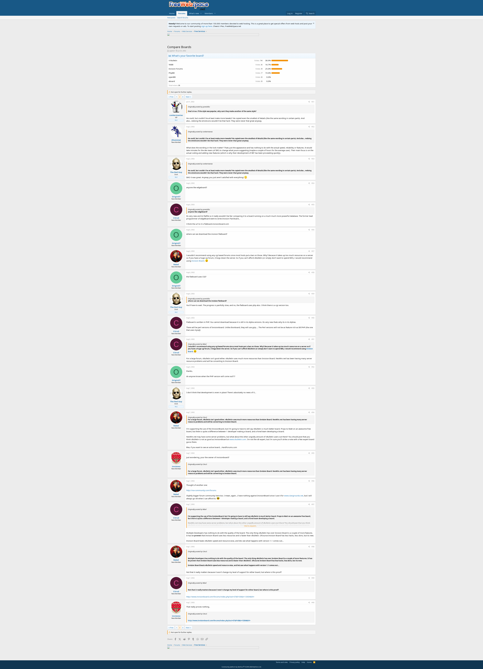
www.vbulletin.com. (238, 439)
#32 (313, 367)
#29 (313, 294)
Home (171, 13)
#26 (313, 230)
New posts (171, 17)
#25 (313, 204)
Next (188, 97)
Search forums (182, 17)
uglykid (172, 51)
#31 (313, 339)
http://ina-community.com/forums (201, 490)
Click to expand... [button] (250, 526)
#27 (313, 251)
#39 (313, 578)
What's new (194, 13)
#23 (313, 159)
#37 (313, 504)
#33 (313, 388)
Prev (171, 97)
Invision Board (198, 260)
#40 (313, 602)
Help (303, 662)
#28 (313, 272)
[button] (201, 13)
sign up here (206, 26)
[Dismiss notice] (313, 23)
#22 (313, 127)
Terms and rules (282, 662)
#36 (313, 481)
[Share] (309, 101)
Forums (181, 13)
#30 (313, 318)
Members (209, 13)
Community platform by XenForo (241, 667)
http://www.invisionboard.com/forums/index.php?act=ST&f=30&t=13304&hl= (220, 596)
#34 (313, 412)
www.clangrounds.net (293, 495)
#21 (313, 102)
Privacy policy (295, 662)
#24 (313, 183)
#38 (313, 547)
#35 (313, 453)
